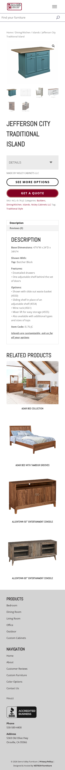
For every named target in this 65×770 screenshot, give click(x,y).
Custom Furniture (16, 675)
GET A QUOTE (32, 193)
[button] (53, 46)
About (9, 662)
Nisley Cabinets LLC (41, 204)
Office (9, 625)
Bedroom (11, 605)
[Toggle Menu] (54, 6)
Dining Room (13, 612)
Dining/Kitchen (22, 32)
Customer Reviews (17, 668)
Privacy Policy (46, 761)
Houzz (10, 698)
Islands (36, 32)
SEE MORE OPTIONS (33, 182)
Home (9, 32)
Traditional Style (14, 208)
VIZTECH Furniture (43, 765)
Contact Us (12, 688)
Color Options (14, 681)
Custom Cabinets (16, 638)
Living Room (13, 618)
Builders (41, 200)
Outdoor (11, 631)
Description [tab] (17, 223)
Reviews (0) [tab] (16, 228)
